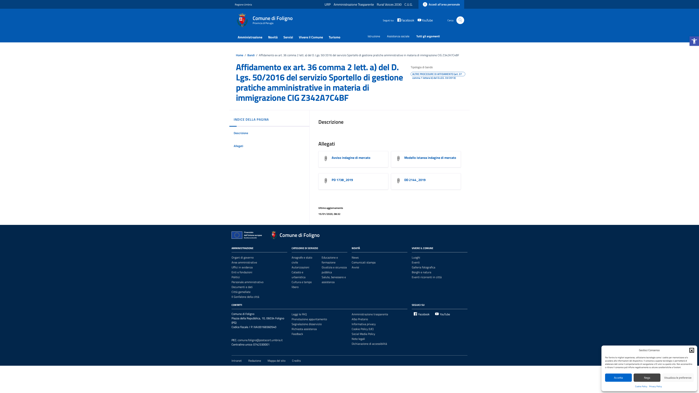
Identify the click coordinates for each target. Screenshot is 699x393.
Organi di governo (243, 257)
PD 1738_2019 (342, 179)
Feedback (297, 334)
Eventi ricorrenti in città (427, 277)
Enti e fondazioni (242, 272)
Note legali (358, 339)
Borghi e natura (421, 272)
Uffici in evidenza (242, 267)
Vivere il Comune (311, 37)
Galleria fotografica (423, 267)
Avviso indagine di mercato (351, 157)
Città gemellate (241, 292)
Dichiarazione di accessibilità (369, 344)
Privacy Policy (655, 386)
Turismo (334, 37)
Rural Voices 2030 (389, 4)
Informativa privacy (364, 324)
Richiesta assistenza (304, 329)
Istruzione (374, 36)
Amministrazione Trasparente (354, 4)
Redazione (254, 360)
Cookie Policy (641, 386)
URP (328, 4)
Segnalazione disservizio (307, 324)
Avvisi (355, 267)
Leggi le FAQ (299, 314)
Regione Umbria (243, 4)
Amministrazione (250, 37)
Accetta (618, 378)
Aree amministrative (244, 262)
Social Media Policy (363, 334)
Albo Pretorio (360, 319)
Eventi (416, 262)
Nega (647, 378)
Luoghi (416, 257)
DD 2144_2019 (415, 179)
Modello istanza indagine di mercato (430, 157)
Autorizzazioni (300, 267)
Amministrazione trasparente (370, 314)
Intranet (237, 360)
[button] (694, 41)
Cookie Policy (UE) (363, 329)
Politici (236, 277)
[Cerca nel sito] (460, 20)
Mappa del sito (276, 360)
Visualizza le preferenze (678, 378)
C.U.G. (408, 4)
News (355, 257)
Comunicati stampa (364, 262)
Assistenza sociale (398, 36)
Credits (296, 360)
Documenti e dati (242, 287)
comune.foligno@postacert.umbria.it (260, 340)
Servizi (288, 37)
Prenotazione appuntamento (309, 319)
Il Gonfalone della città (245, 297)
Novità (273, 37)
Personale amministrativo (247, 282)
